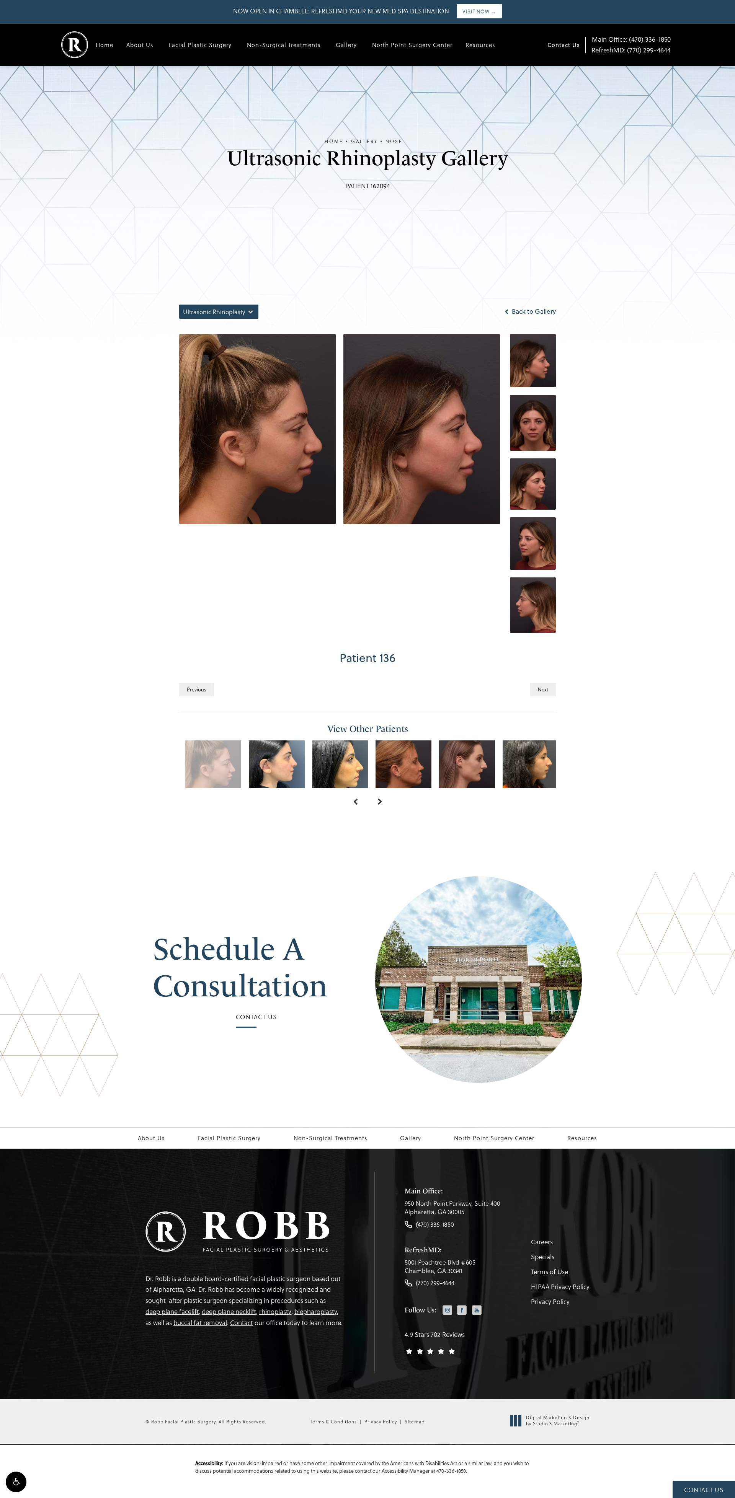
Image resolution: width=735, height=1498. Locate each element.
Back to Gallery (533, 311)
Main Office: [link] (631, 39)
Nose (394, 141)
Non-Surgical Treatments (284, 45)
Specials (542, 1257)
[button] (16, 1482)
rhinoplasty (275, 1311)
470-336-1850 (451, 1470)
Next (543, 689)
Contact (241, 1322)
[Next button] (380, 802)
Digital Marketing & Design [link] (558, 1420)
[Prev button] (355, 802)
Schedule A (240, 967)
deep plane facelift (172, 1311)
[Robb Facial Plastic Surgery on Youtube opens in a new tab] (477, 1310)
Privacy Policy (550, 1301)
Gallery (346, 45)
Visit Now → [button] (479, 11)
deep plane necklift (229, 1311)
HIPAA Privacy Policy (560, 1286)
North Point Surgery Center (412, 45)
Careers (542, 1242)
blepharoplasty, (316, 1311)
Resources (480, 45)
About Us (140, 45)
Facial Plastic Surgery (200, 45)
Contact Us (563, 45)
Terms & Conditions (333, 1421)
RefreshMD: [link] (631, 50)
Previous (196, 689)
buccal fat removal (200, 1322)
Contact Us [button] (704, 1489)
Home (104, 45)
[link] (452, 1209)
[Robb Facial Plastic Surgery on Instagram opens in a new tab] (447, 1310)
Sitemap (415, 1421)
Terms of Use (549, 1271)
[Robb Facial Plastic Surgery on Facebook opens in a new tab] (462, 1310)
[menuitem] (447, 1310)
